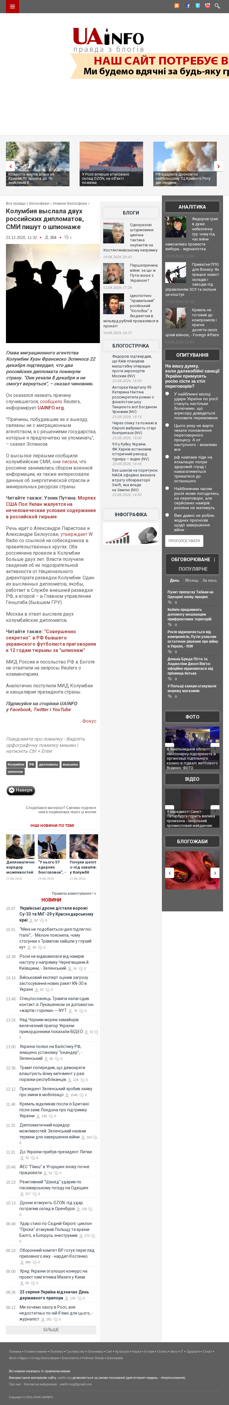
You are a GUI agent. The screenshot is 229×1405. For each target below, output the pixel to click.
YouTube (61, 709)
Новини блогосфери (70, 203)
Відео (192, 779)
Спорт (207, 1351)
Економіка (95, 1351)
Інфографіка (131, 514)
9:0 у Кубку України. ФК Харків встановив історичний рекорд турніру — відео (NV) (131, 451)
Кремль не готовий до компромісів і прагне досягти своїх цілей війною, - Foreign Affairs (192, 322)
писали (69, 461)
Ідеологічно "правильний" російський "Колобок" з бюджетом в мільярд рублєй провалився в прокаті (131, 310)
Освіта (162, 1351)
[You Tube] (206, 6)
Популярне (193, 569)
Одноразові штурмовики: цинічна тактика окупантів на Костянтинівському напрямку (130, 237)
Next (220, 166)
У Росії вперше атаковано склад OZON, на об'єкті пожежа (105, 178)
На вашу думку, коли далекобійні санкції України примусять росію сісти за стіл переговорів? (192, 376)
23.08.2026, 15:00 (126, 438)
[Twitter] (196, 6)
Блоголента (70, 1358)
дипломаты (48, 764)
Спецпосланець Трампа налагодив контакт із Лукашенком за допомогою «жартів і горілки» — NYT (56, 1004)
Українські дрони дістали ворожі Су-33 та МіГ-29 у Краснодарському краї (56, 914)
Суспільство (75, 1351)
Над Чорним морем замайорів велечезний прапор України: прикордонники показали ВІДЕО (51, 1025)
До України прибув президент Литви (56, 1151)
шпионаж (15, 771)
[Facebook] (186, 6)
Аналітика (192, 207)
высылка (70, 764)
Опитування (192, 355)
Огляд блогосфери (44, 1358)
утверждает (74, 534)
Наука (136, 1351)
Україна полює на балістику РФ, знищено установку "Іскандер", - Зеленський (50, 1052)
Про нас (15, 1384)
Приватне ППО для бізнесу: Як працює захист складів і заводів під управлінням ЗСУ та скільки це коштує (192, 279)
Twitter (41, 709)
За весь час (209, 581)
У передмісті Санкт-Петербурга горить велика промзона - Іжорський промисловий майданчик (191, 818)
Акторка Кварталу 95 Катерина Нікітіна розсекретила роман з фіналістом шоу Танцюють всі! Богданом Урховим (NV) (134, 399)
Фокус (89, 721)
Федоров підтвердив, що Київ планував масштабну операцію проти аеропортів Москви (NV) (132, 366)
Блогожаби (192, 841)
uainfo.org (64, 1377)
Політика (56, 1351)
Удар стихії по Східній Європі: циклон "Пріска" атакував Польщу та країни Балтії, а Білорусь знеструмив (55, 1229)
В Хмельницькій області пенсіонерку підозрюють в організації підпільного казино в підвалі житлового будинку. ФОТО (192, 758)
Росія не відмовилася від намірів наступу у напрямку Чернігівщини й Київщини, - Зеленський (54, 962)
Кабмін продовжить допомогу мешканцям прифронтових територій (189, 614)
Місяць (192, 580)
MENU (12, 6)
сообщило (52, 401)
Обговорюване (190, 559)
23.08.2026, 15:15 (126, 417)
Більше (51, 1329)
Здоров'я (193, 1351)
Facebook (20, 709)
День (175, 580)
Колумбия (16, 764)
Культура (122, 1351)
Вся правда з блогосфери (27, 203)
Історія (149, 1351)
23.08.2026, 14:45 (126, 464)
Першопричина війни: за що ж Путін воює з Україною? (144, 273)
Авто (173, 1351)
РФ (31, 764)
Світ (109, 1351)
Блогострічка (130, 346)
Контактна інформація (40, 1384)
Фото (192, 717)
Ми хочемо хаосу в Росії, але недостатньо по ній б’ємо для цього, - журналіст (56, 1313)
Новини (51, 900)
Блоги (131, 213)
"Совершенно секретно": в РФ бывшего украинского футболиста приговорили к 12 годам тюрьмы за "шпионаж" (51, 641)
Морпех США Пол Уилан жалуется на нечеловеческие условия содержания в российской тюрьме (51, 507)
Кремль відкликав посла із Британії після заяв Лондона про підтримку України (54, 1110)
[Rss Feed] (176, 6)
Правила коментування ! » (74, 893)
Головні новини (35, 1351)
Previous (9, 166)
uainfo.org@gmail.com (76, 1384)
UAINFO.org (51, 408)
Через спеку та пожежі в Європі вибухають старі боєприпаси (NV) (134, 428)
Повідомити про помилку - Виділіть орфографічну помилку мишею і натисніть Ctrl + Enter (45, 745)
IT (181, 1351)
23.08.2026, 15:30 (126, 381)
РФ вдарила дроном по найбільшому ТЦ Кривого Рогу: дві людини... (183, 178)
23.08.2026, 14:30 (126, 495)
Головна (15, 1351)
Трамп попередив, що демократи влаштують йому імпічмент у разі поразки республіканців (52, 1073)
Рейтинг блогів (93, 1358)
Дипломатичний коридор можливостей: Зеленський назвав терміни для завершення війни (52, 1131)
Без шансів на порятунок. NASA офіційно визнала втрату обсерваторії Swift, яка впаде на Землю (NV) (135, 480)
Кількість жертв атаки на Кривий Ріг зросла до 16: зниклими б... (31, 178)
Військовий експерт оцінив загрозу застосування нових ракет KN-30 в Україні (53, 983)
